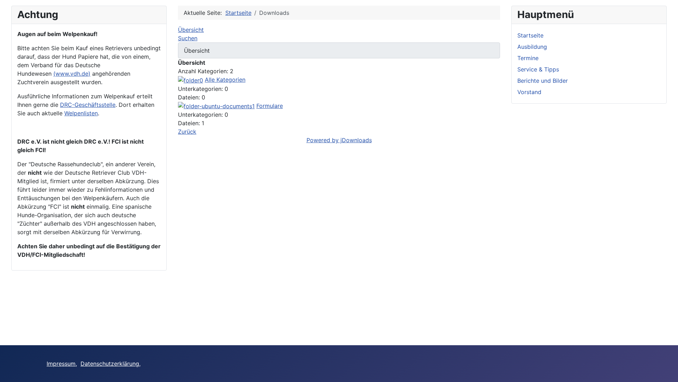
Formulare (269, 105)
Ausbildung (532, 46)
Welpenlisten (81, 113)
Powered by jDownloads (339, 140)
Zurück (187, 131)
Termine (528, 58)
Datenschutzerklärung (110, 363)
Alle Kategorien (225, 79)
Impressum (61, 363)
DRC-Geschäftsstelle (87, 104)
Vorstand (529, 92)
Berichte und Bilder (542, 80)
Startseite (530, 35)
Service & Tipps (538, 69)
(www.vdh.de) (71, 73)
